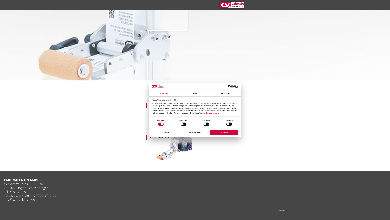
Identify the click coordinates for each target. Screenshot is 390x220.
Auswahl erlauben (195, 132)
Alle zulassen (224, 132)
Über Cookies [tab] (225, 93)
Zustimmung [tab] (164, 93)
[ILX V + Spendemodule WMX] (169, 146)
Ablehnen (165, 132)
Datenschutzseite (212, 113)
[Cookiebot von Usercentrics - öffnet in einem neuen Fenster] (229, 86)
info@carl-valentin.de (19, 199)
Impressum (286, 211)
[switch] (183, 124)
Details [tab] (195, 93)
